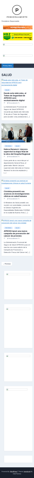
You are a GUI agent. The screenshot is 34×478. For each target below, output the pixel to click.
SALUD (7, 90)
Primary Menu (7, 65)
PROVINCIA (8, 146)
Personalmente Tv (14, 103)
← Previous (7, 264)
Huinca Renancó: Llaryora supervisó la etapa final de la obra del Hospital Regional (17, 151)
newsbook (27, 471)
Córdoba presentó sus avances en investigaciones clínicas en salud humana (16, 193)
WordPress (13, 471)
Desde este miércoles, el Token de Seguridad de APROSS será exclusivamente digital (15, 97)
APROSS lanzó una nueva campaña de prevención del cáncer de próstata (16, 233)
